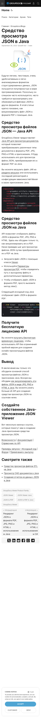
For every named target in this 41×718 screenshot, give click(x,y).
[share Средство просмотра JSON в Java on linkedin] (13, 541)
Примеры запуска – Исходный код (19, 449)
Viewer (14, 262)
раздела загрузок (10, 172)
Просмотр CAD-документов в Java (21, 473)
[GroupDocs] (14, 3)
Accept (20, 704)
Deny (28, 710)
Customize (12, 710)
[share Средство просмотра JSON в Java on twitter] (9, 541)
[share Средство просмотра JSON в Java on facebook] (23, 541)
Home (5, 10)
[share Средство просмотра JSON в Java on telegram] (33, 541)
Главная (5, 26)
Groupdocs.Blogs (18, 26)
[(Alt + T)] (11, 10)
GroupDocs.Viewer (10, 504)
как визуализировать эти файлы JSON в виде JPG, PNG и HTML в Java (19, 384)
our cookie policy (27, 699)
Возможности (9, 440)
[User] (33, 3)
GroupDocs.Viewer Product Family (16, 490)
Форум (5, 452)
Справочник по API (11, 443)
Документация (25, 440)
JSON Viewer (8, 495)
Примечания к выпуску (21, 452)
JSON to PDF (8, 500)
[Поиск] (38, 3)
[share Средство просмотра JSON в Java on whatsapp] (28, 541)
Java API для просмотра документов (20, 141)
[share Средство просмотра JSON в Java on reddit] (18, 541)
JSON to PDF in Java (25, 500)
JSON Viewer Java (25, 495)
